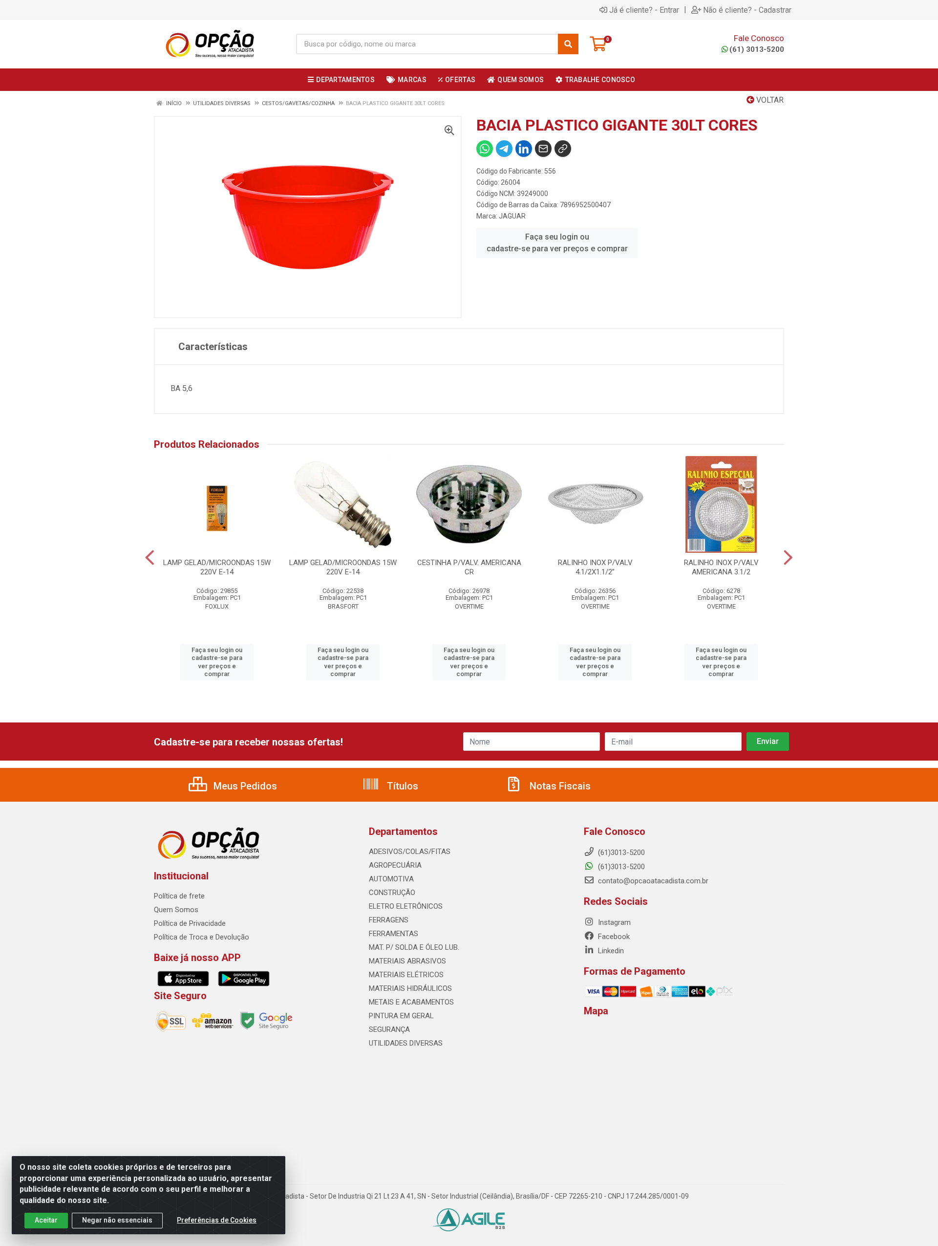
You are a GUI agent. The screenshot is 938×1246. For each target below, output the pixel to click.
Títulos (401, 786)
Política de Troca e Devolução (201, 937)
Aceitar (46, 1220)
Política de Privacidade (190, 923)
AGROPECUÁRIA (395, 865)
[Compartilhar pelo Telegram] (504, 148)
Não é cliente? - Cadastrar (747, 10)
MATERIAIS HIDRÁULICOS (410, 988)
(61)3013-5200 (620, 866)
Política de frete (179, 896)
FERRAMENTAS (393, 933)
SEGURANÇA (389, 1029)
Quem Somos (176, 909)
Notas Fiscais (559, 786)
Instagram (613, 922)
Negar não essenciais (117, 1220)
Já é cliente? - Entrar (644, 10)
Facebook (613, 936)
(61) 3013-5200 (756, 49)
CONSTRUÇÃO (392, 892)
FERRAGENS (388, 920)
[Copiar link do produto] (562, 148)
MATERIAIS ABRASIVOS (407, 961)
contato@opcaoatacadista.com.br (652, 880)
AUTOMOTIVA (391, 878)
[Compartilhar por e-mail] (543, 148)
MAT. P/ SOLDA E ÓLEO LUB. (414, 947)
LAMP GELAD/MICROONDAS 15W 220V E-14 (217, 567)
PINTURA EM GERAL (401, 1015)
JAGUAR (512, 216)
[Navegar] (149, 557)
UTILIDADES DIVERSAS (406, 1043)
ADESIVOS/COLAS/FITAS (409, 851)
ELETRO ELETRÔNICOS (406, 906)
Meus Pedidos (244, 786)
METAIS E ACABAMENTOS (411, 1002)
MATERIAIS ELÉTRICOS (406, 974)
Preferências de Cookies (216, 1220)
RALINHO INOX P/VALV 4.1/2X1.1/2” (595, 567)
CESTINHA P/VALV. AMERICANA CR (469, 567)
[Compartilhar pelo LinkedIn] (523, 148)
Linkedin (610, 950)
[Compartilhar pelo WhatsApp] (484, 148)
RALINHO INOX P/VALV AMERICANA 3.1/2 (721, 567)
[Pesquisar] (568, 44)
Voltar (769, 100)
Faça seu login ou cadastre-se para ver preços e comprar (557, 242)
